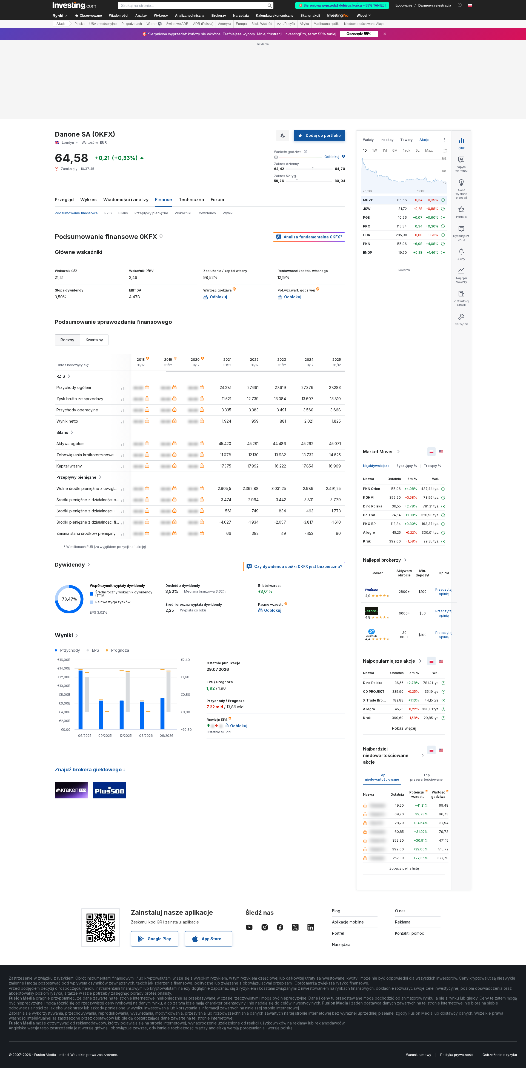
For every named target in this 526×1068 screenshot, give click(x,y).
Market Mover (378, 451)
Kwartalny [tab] (94, 339)
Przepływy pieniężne (151, 213)
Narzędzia (341, 944)
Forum (217, 199)
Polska (80, 24)
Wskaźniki (183, 213)
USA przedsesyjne (103, 24)
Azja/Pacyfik (286, 24)
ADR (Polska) (203, 24)
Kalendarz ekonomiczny (274, 16)
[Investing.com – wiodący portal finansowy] (74, 5)
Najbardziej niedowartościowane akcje (385, 755)
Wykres (88, 199)
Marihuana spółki (326, 24)
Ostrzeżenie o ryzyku (499, 1055)
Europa (241, 24)
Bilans (123, 213)
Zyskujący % (406, 466)
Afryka (304, 24)
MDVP (368, 200)
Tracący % (432, 466)
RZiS (108, 213)
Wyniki (228, 213)
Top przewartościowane (426, 777)
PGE (366, 217)
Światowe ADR (177, 24)
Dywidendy (207, 213)
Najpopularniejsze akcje (389, 661)
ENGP (367, 252)
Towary (406, 140)
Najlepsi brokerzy (382, 560)
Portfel (338, 933)
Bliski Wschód (261, 24)
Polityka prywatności (456, 1055)
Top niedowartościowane (382, 777)
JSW (366, 209)
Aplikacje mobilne (348, 922)
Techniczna (191, 199)
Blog (336, 910)
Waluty (368, 140)
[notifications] (460, 5)
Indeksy (387, 140)
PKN (366, 244)
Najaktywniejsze (376, 466)
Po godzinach (131, 24)
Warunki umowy (418, 1055)
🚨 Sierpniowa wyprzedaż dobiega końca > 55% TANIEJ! (342, 5)
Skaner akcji (310, 16)
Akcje (60, 24)
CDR (366, 235)
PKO (366, 226)
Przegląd (64, 199)
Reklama (402, 922)
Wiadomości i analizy (125, 199)
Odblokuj (331, 157)
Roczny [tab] (67, 339)
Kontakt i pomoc (409, 933)
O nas (400, 910)
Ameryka (224, 24)
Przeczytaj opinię (443, 591)
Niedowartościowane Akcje (364, 24)
